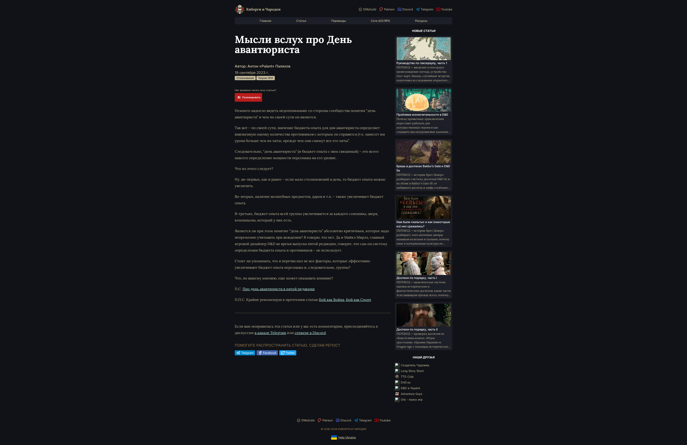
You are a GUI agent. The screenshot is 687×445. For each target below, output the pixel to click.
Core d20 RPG (380, 21)
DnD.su (405, 382)
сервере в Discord (310, 332)
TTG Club (407, 376)
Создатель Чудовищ (415, 365)
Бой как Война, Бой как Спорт (345, 299)
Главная (265, 21)
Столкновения (245, 77)
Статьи (301, 21)
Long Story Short (412, 371)
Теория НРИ (265, 77)
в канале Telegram (270, 332)
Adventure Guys (411, 394)
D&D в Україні (410, 388)
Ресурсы (421, 21)
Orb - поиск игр (412, 399)
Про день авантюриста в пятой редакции (279, 289)
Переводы (338, 21)
